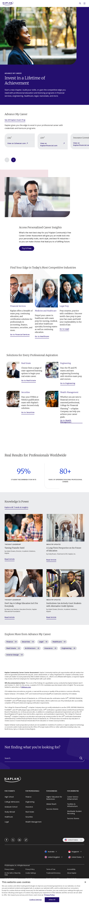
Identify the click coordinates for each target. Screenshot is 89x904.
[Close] (85, 882)
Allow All (52, 900)
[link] (6, 840)
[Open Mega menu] (84, 3)
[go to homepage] (19, 780)
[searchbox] (44, 759)
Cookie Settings (30, 873)
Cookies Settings (35, 900)
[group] (20, 140)
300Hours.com (26, 687)
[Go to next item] (13, 160)
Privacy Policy (49, 895)
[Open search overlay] (80, 3)
